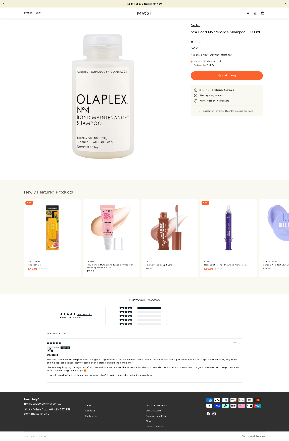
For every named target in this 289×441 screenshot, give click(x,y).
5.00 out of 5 (84, 314)
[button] (126, 308)
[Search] (248, 13)
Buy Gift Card (153, 411)
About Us (90, 411)
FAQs (88, 405)
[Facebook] (208, 414)
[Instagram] (214, 414)
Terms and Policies (253, 436)
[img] (54, 343)
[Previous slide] (3, 4)
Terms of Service (155, 426)
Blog (148, 421)
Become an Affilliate (157, 416)
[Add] (134, 251)
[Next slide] (285, 4)
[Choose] (76, 251)
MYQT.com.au (39, 436)
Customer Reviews (156, 405)
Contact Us (91, 416)
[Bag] (262, 13)
